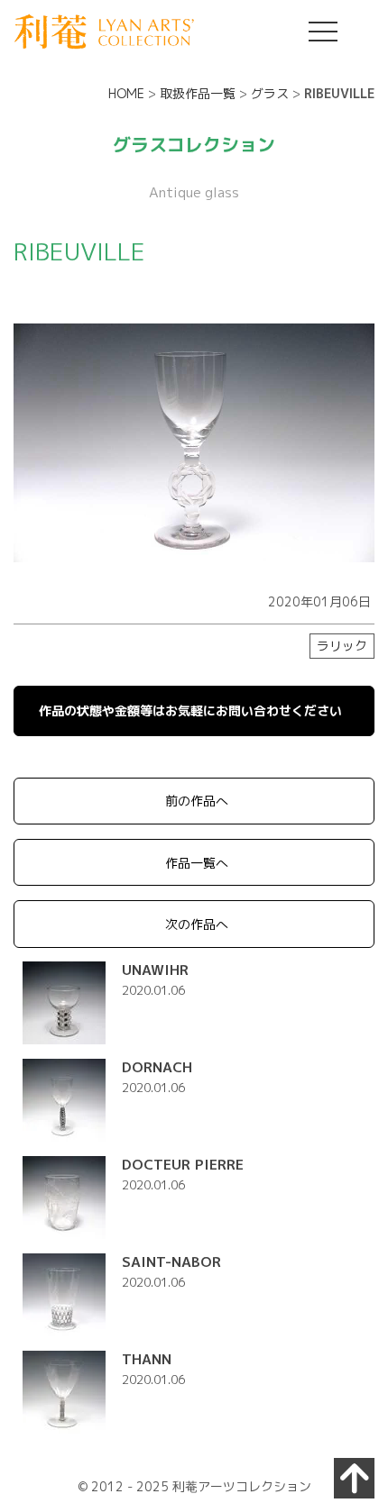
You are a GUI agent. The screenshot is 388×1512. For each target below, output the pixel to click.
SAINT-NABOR (171, 1261)
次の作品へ (196, 924)
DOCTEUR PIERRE (183, 1164)
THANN (146, 1359)
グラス (270, 93)
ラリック (342, 645)
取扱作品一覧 (198, 93)
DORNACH (157, 1067)
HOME (126, 93)
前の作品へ (196, 800)
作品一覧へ (196, 862)
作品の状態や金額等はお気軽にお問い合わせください (190, 710)
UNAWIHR (155, 969)
